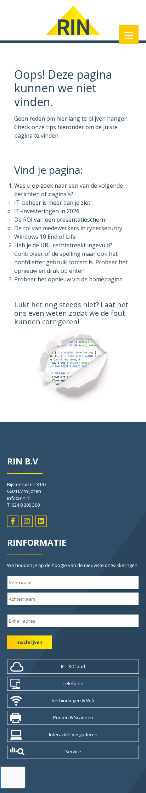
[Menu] (129, 34)
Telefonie (73, 683)
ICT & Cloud (73, 666)
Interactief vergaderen (73, 734)
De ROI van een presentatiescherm (60, 220)
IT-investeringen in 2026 (46, 211)
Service (73, 751)
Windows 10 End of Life (45, 237)
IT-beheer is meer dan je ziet (52, 202)
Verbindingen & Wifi (73, 700)
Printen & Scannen (73, 717)
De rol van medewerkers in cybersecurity (68, 228)
